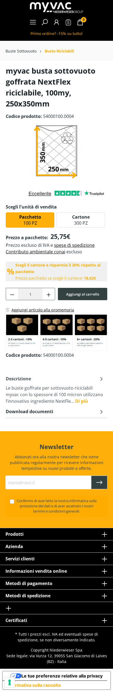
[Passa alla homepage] (56, 7)
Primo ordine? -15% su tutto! (56, 33)
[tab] (55, 389)
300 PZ (81, 220)
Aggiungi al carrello (82, 294)
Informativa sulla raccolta (34, 685)
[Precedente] (7, 151)
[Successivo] (106, 151)
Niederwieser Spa (66, 650)
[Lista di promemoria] (68, 23)
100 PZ (30, 220)
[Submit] (99, 482)
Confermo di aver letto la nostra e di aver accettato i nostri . (57, 506)
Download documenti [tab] (29, 412)
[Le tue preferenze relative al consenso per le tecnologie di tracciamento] (9, 682)
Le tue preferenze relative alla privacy (62, 676)
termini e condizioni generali (56, 511)
